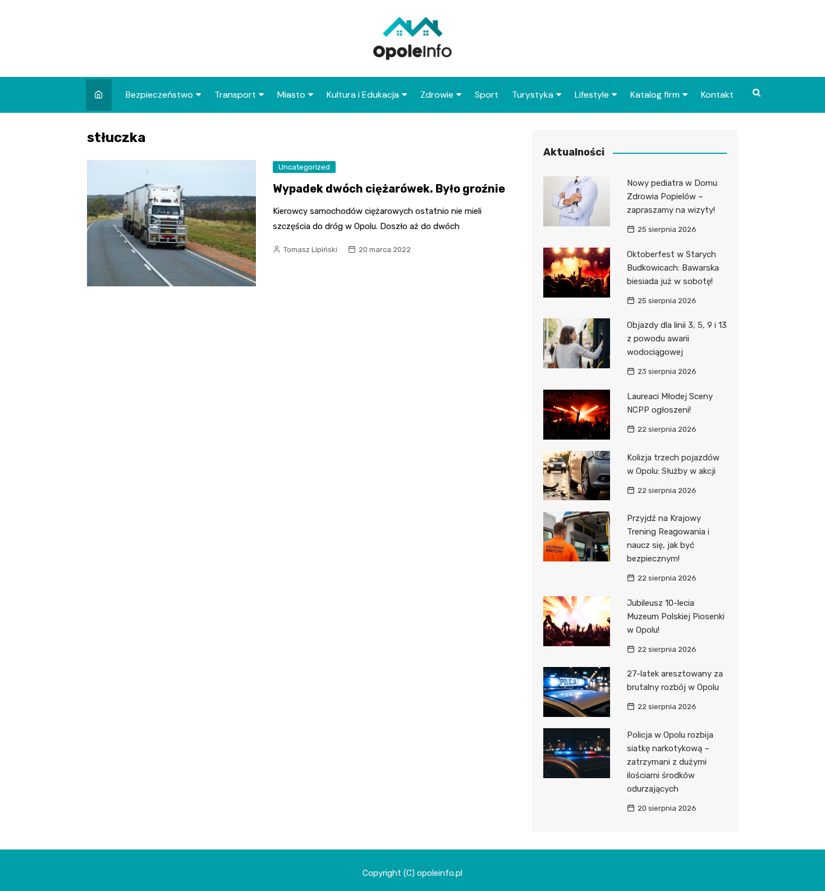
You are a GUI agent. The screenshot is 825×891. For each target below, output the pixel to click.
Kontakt (717, 94)
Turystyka (532, 94)
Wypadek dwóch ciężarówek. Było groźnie (389, 188)
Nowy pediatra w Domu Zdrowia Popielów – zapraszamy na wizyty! (672, 196)
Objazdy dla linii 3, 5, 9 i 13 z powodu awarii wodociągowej (677, 338)
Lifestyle (592, 94)
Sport (486, 94)
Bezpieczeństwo (159, 94)
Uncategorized (304, 167)
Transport (235, 94)
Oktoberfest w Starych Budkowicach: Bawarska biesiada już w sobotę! (673, 267)
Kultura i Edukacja (363, 94)
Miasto (291, 94)
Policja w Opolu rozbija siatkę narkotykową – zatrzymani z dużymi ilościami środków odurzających (670, 762)
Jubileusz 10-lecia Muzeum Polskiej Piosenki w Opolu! (676, 616)
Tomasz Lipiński (310, 249)
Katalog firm (655, 94)
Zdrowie (436, 94)
